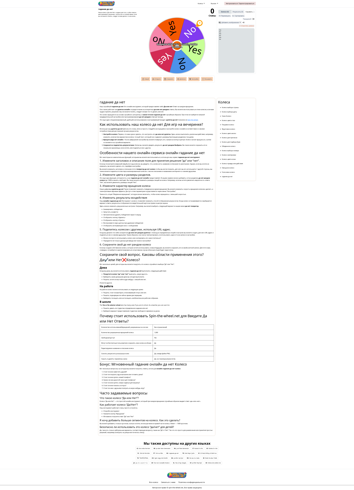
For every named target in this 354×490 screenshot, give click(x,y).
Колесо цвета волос (229, 133)
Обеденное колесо (228, 146)
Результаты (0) (238, 12)
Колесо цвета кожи (229, 159)
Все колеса (153, 482)
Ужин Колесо (226, 116)
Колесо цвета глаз (228, 120)
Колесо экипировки (229, 155)
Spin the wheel (193, 120)
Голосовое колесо (228, 172)
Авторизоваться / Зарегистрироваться (240, 3)
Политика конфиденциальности (191, 482)
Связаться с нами (168, 482)
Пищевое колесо (228, 125)
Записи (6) (225, 12)
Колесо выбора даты (229, 112)
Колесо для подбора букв (231, 142)
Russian (213, 3)
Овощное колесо (228, 168)
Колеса (200, 3)
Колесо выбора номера (230, 151)
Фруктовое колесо (228, 129)
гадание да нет (227, 176)
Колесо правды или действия (232, 164)
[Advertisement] (156, 4)
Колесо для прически (229, 138)
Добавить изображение (230, 22)
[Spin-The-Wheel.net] (106, 3)
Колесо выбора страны (230, 107)
